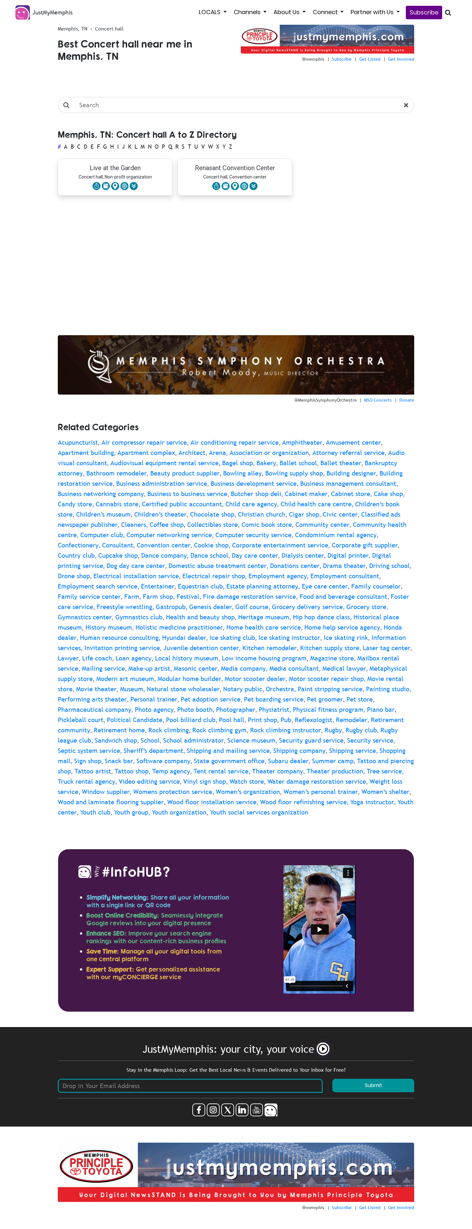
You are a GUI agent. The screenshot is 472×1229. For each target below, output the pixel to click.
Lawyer (68, 658)
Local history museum (186, 658)
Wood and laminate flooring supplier (111, 802)
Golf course (251, 607)
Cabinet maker (306, 494)
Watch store (247, 781)
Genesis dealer (210, 607)
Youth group (131, 812)
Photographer (235, 709)
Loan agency (134, 658)
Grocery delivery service (307, 607)
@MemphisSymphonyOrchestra (325, 400)
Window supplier (106, 792)
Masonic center (195, 668)
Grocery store (366, 607)
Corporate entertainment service (280, 545)
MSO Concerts (378, 400)
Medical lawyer (344, 668)
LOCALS (210, 12)
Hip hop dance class (321, 617)
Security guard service (311, 740)
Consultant (117, 545)
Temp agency (171, 771)
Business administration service (161, 483)
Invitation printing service (122, 648)
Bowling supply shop (294, 473)
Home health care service (263, 627)
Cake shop (388, 494)
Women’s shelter (385, 792)
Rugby (333, 730)
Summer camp (333, 761)
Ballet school (298, 463)
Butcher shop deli (256, 494)
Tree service (384, 771)
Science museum (251, 740)
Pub (286, 720)
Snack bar (119, 761)
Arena (217, 453)
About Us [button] (287, 12)
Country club (76, 555)
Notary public (242, 689)
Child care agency (251, 504)
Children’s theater (160, 514)
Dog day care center (136, 566)
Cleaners (133, 524)
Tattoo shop (132, 771)
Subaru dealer (288, 761)
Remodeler (351, 720)
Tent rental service (221, 771)
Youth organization (179, 812)
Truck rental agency (86, 781)
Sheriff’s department (153, 750)
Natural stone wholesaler (183, 689)
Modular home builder (189, 679)
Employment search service (97, 586)
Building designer (351, 473)
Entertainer (157, 586)
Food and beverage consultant (343, 596)
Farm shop (158, 596)
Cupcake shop (118, 555)
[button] (134, 186)
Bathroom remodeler (116, 473)
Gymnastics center (85, 617)
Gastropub (171, 607)
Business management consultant (348, 483)
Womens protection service (172, 792)
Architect (192, 453)
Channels (248, 12)
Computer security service (253, 535)
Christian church (261, 514)
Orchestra (280, 689)
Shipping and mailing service (228, 750)
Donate (406, 400)
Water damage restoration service (316, 781)
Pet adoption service (210, 699)
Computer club (101, 535)
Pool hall (231, 720)
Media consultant (294, 668)
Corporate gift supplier (365, 545)
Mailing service (103, 668)
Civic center (340, 514)
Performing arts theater (92, 699)
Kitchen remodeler (269, 648)
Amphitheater (302, 442)
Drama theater (344, 566)
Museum (131, 689)
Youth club (95, 812)
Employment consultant (344, 576)
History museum (108, 627)
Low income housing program (264, 658)
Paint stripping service (330, 689)
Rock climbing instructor (285, 730)
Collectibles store (212, 524)
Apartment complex (146, 453)
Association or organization (269, 453)
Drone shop (74, 576)
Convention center (163, 545)
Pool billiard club (190, 720)
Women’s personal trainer (321, 792)
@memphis (313, 59)
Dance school (209, 555)
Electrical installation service (136, 576)
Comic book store (266, 524)
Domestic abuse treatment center (218, 566)
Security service (370, 740)
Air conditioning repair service (234, 442)
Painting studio (387, 689)
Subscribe (424, 12)
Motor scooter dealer (255, 679)
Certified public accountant (182, 504)
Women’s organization (248, 792)
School (150, 740)
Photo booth (195, 709)
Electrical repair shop (213, 576)
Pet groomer (325, 699)
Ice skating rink (346, 637)
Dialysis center (303, 555)
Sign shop (87, 761)
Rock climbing (168, 730)
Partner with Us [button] (373, 12)
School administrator (193, 740)
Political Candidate (134, 720)
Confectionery (78, 545)
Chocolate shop (212, 514)
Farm (131, 596)
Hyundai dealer (184, 637)
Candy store (75, 504)
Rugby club (361, 730)
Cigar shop (304, 514)
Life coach (97, 658)
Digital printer (348, 555)
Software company (163, 761)
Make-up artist (149, 668)
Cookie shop (211, 545)
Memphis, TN (72, 28)
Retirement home (119, 730)
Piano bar (381, 709)
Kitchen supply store (329, 648)
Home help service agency (342, 627)
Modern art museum (125, 679)
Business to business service (187, 494)
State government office (229, 761)
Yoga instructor (372, 802)
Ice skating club (232, 637)
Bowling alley (242, 473)
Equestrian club (200, 586)
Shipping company (299, 750)
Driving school (389, 566)
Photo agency (154, 709)
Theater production (335, 771)
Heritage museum (263, 617)
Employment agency (278, 576)
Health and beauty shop (200, 617)
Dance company (164, 555)
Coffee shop (167, 524)
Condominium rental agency (336, 535)
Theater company (277, 771)
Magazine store (332, 658)
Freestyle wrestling (124, 607)
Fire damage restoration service (249, 596)
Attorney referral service (348, 453)
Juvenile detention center (201, 648)
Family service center (89, 596)
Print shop (262, 720)
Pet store (359, 699)
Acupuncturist (78, 442)
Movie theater (96, 689)
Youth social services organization (259, 812)
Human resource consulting (119, 637)
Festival (188, 596)
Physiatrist (274, 709)
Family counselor (376, 586)
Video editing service (149, 781)
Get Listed (369, 59)
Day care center (255, 555)
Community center (322, 524)
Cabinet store (350, 494)
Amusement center (353, 442)
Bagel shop (237, 463)
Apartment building (86, 453)
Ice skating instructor (289, 637)
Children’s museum (103, 514)
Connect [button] (326, 12)
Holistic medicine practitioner (179, 627)
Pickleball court (80, 720)
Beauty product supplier (185, 473)
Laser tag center (386, 648)
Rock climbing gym (219, 730)
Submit (373, 1085)
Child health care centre (316, 504)
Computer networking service (169, 535)
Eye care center (325, 586)
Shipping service (352, 750)
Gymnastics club (138, 617)
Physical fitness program (328, 709)
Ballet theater (340, 463)
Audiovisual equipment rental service (164, 463)
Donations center (294, 566)
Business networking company (101, 494)
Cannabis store (117, 504)
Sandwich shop (116, 740)
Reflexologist (313, 720)
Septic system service (89, 750)
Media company (243, 668)
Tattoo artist (92, 771)
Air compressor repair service (144, 442)
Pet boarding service (273, 699)
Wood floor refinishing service (303, 802)
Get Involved (401, 59)
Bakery (266, 463)
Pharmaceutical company (94, 709)
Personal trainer (153, 699)
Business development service (254, 483)
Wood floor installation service (212, 802)
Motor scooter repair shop (326, 679)
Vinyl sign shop (204, 781)
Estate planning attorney (262, 586)
